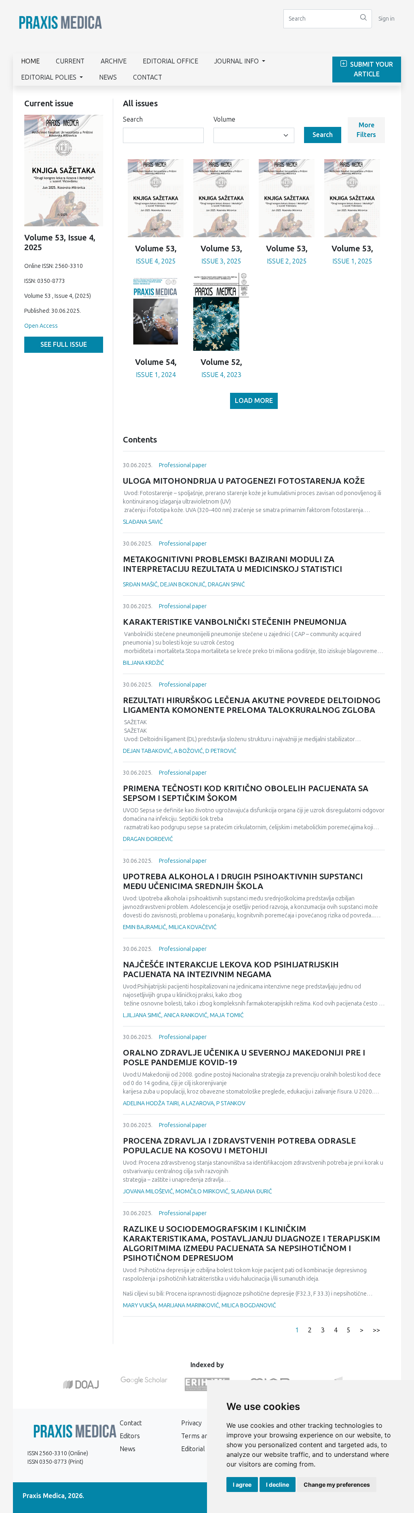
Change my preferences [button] (337, 1484)
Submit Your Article (371, 69)
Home (30, 61)
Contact (147, 77)
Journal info (237, 61)
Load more (254, 401)
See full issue (63, 344)
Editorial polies (49, 77)
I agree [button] (242, 1484)
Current (70, 61)
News (108, 77)
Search (133, 119)
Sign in (386, 18)
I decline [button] (277, 1484)
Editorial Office (170, 61)
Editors (130, 1436)
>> (376, 1330)
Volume (224, 119)
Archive (114, 61)
